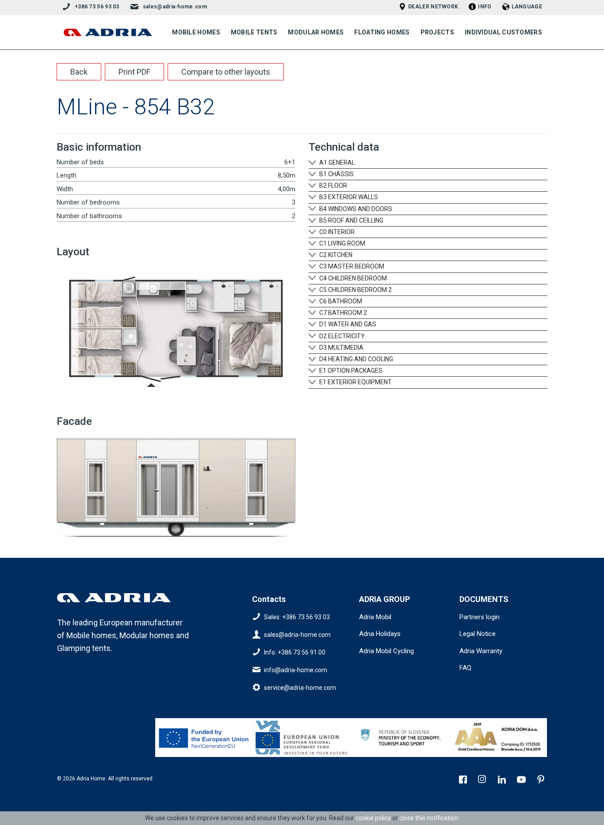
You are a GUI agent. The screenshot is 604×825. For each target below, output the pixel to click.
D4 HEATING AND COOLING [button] (355, 359)
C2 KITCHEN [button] (335, 254)
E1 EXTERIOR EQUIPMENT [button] (355, 382)
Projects (437, 32)
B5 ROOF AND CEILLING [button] (350, 220)
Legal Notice (477, 634)
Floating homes (381, 32)
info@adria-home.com (295, 669)
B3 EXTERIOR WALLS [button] (348, 197)
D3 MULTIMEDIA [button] (340, 347)
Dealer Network (433, 7)
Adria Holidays (380, 634)
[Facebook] (464, 780)
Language (527, 7)
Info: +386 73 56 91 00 (294, 651)
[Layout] (176, 328)
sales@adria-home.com (175, 7)
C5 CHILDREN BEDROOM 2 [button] (355, 289)
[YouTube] (522, 780)
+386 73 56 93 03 (97, 7)
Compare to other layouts (225, 71)
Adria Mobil (375, 617)
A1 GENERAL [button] (336, 162)
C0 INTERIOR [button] (336, 231)
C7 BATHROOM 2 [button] (342, 312)
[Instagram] (483, 780)
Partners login (479, 617)
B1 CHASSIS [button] (336, 174)
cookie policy (373, 817)
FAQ (465, 668)
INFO (484, 7)
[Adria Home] (108, 32)
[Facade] (176, 484)
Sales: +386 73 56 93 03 (297, 616)
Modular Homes (316, 32)
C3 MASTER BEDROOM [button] (351, 266)
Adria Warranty (480, 651)
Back (79, 71)
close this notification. (429, 817)
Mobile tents (254, 32)
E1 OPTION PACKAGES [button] (350, 370)
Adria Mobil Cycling (386, 651)
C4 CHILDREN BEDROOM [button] (352, 278)
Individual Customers (503, 32)
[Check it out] (204, 737)
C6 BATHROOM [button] (340, 301)
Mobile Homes (196, 32)
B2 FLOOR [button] (332, 185)
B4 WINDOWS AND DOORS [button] (355, 208)
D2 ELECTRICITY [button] (341, 336)
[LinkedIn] (503, 780)
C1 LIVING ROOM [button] (341, 243)
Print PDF (134, 71)
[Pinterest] (541, 780)
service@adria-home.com (300, 687)
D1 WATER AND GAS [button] (347, 324)
